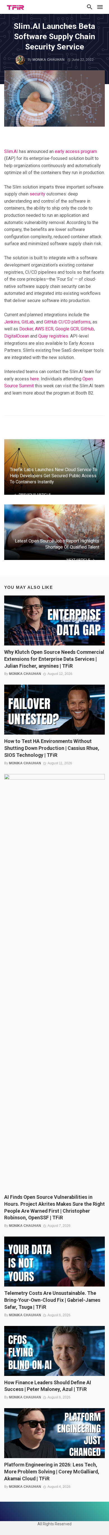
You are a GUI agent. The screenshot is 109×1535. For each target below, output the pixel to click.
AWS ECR (44, 328)
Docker (26, 328)
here (34, 378)
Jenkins (12, 322)
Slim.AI (11, 151)
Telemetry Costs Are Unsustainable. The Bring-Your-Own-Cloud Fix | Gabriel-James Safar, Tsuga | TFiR (52, 1300)
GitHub (87, 328)
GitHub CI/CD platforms (67, 322)
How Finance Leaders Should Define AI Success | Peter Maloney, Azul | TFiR (47, 1386)
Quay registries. (53, 336)
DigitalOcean (16, 336)
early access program (76, 151)
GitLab (28, 322)
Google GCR (67, 328)
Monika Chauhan (48, 60)
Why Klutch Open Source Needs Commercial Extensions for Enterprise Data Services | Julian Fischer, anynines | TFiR (54, 659)
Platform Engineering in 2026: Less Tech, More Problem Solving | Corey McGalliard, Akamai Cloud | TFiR (51, 1471)
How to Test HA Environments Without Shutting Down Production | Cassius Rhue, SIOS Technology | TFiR (51, 748)
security (38, 194)
